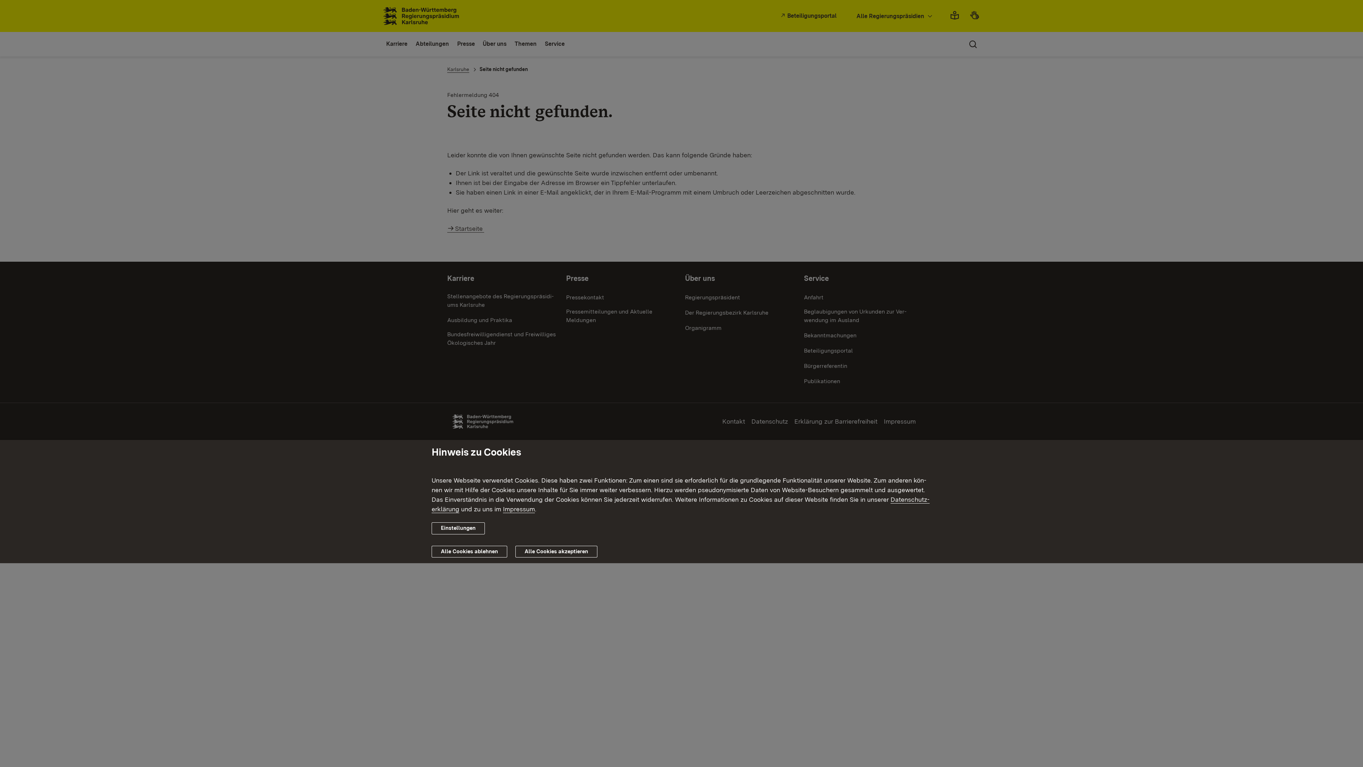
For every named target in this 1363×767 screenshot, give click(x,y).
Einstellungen (458, 528)
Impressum (519, 509)
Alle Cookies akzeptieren (556, 551)
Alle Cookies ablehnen (469, 551)
